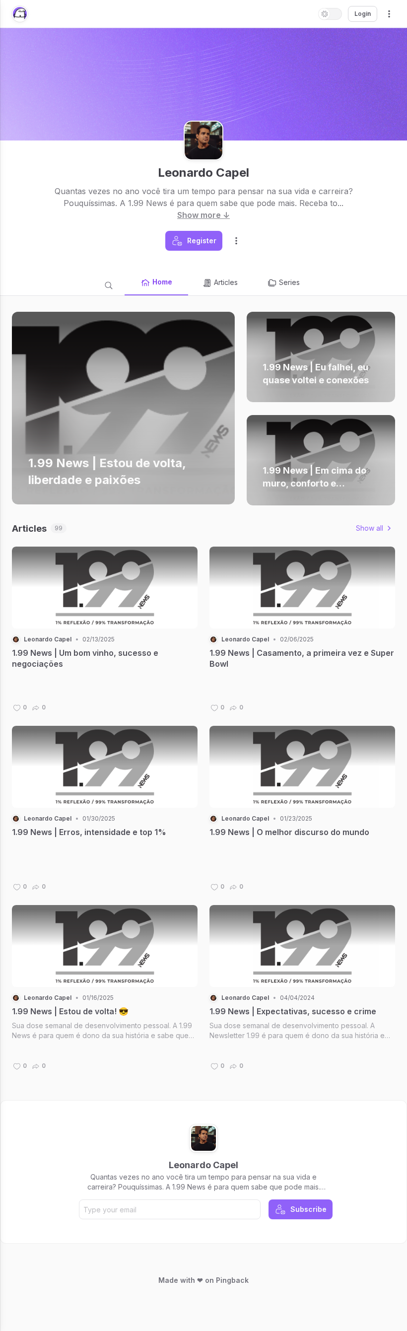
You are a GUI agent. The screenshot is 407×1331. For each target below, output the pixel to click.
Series (289, 282)
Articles (226, 282)
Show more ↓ (203, 215)
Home (162, 282)
